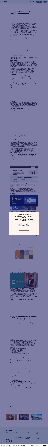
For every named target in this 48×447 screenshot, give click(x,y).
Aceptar (45, 445)
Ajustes (41, 445)
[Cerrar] (47, 445)
